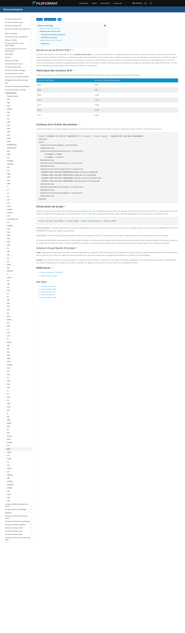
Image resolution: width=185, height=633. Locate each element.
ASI (8, 171)
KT (8, 329)
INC (8, 300)
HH (8, 281)
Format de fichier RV (48, 295)
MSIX (9, 362)
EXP (8, 251)
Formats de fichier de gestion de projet (16, 505)
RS (8, 430)
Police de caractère (12, 61)
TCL (8, 455)
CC (8, 193)
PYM (8, 404)
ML (8, 352)
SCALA (9, 436)
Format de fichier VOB (48, 297)
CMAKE (9, 209)
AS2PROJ (10, 161)
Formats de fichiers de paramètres (17, 521)
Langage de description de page (16, 80)
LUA (8, 336)
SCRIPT (9, 443)
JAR (8, 310)
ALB (8, 125)
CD (8, 196)
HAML (9, 277)
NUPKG (9, 365)
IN (8, 297)
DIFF (8, 239)
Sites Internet (105, 3)
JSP (8, 323)
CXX (8, 232)
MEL (8, 345)
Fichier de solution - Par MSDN (52, 272)
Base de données (11, 33)
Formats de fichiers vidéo (14, 528)
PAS (8, 375)
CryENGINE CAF (12, 219)
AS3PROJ (10, 164)
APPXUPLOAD (12, 148)
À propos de (117, 3)
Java (8, 316)
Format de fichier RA (48, 286)
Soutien (94, 3)
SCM (8, 439)
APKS (9, 138)
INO (8, 303)
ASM (8, 174)
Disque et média (11, 40)
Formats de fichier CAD (13, 26)
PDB (8, 381)
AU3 (8, 180)
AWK (8, 184)
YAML (9, 494)
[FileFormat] (45, 3)
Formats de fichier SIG (13, 67)
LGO (8, 332)
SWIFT (9, 452)
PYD (8, 397)
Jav (8, 313)
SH (8, 446)
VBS (8, 478)
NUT (8, 368)
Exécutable (9, 54)
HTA (8, 290)
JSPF (8, 326)
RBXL (9, 420)
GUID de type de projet (49, 276)
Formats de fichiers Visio (13, 531)
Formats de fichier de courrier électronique (15, 50)
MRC (8, 358)
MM (8, 355)
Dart (8, 235)
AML (8, 128)
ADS (8, 112)
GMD (9, 265)
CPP (8, 216)
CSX (8, 229)
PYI (8, 400)
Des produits (83, 3)
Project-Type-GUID (88, 214)
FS (8, 258)
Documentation (13, 9)
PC (8, 378)
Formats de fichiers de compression (18, 29)
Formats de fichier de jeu (14, 64)
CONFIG (10, 213)
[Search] (151, 3)
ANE (8, 132)
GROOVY (10, 271)
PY (8, 394)
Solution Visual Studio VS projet (51, 40)
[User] (145, 3)
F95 (8, 255)
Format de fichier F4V (48, 289)
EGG (8, 242)
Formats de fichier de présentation (17, 86)
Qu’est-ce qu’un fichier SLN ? (50, 28)
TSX (8, 465)
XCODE (9, 488)
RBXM (9, 423)
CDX (8, 200)
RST (8, 433)
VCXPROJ (10, 485)
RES (8, 426)
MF (8, 349)
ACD (8, 106)
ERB (8, 245)
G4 (8, 261)
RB (8, 417)
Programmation (11, 93)
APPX (9, 141)
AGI (8, 116)
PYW (8, 407)
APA (8, 135)
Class (9, 206)
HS (8, 287)
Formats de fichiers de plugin (15, 90)
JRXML (9, 320)
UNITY (9, 468)
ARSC (9, 154)
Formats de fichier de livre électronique (14, 44)
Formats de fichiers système (15, 525)
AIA (8, 119)
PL (8, 391)
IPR (8, 306)
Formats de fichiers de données (16, 37)
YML (8, 498)
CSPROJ (9, 226)
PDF (6, 83)
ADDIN (9, 109)
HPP (8, 284)
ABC (8, 103)
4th (8, 99)
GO (8, 268)
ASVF (9, 177)
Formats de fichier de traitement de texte (18, 539)
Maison (39, 19)
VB (8, 472)
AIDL (8, 122)
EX (8, 248)
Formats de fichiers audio (14, 22)
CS (8, 222)
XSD (8, 491)
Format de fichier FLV (48, 292)
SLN (8, 449)
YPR (8, 501)
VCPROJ (9, 481)
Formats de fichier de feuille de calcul (16, 517)
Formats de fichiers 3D (13, 19)
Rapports (8, 513)
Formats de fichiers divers (14, 73)
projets (111, 60)
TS (8, 462)
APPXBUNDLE (12, 145)
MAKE (9, 342)
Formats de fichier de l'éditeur (16, 509)
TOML (9, 459)
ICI (8, 294)
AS (8, 158)
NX (8, 371)
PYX (8, 410)
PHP (8, 387)
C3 (8, 190)
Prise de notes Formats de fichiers (17, 77)
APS (8, 151)
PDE (8, 384)
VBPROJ (9, 475)
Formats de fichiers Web (13, 534)
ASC (8, 167)
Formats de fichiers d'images (15, 70)
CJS (8, 203)
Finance (8, 57)
